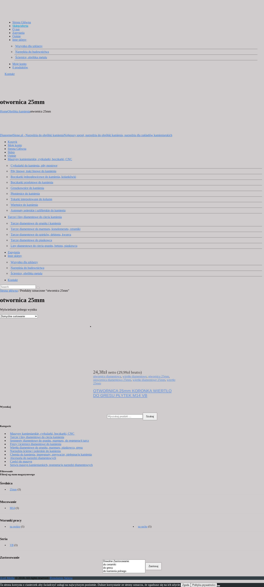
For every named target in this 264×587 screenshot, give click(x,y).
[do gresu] (124, 568)
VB (12, 545)
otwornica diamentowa (107, 376)
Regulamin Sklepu (61, 578)
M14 (12, 508)
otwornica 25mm (158, 376)
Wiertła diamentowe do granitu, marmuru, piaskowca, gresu (46, 447)
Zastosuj (153, 566)
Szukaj (150, 416)
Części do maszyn (21, 461)
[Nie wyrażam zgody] (218, 585)
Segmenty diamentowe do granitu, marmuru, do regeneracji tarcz (49, 440)
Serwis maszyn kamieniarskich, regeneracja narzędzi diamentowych (51, 465)
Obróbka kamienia (19, 111)
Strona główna (9, 290)
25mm (13, 489)
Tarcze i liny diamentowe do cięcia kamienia (37, 437)
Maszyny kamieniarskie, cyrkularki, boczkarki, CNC (42, 433)
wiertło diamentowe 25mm (149, 380)
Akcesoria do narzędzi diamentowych (33, 458)
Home (4, 111)
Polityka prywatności (203, 585)
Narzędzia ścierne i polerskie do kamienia (35, 451)
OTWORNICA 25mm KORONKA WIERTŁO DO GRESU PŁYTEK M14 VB (132, 393)
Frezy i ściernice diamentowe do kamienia (35, 444)
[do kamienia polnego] (124, 571)
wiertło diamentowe (135, 376)
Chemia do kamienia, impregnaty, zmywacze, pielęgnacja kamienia (51, 454)
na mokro (15, 526)
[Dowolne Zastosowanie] (124, 561)
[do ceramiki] (124, 564)
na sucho (142, 526)
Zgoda (185, 585)
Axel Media (7, 578)
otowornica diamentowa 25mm (112, 380)
